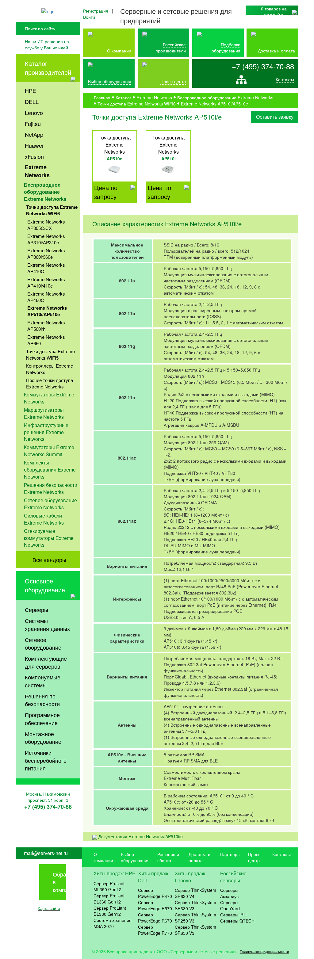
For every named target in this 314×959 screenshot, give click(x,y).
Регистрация (95, 11)
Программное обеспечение (42, 719)
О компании (119, 51)
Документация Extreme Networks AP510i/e (140, 836)
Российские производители (170, 47)
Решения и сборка (168, 857)
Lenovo (34, 113)
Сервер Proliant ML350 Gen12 (109, 886)
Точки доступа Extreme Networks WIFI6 (52, 210)
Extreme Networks (37, 171)
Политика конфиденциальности (264, 951)
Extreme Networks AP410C (46, 268)
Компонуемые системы (42, 681)
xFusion (34, 156)
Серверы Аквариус (229, 893)
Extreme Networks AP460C (46, 296)
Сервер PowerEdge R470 (155, 893)
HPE (30, 90)
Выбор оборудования (109, 81)
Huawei (34, 145)
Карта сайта (49, 908)
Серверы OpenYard (230, 905)
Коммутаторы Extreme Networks (49, 398)
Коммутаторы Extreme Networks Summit (49, 451)
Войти (89, 17)
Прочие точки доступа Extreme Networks (49, 383)
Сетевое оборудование (43, 643)
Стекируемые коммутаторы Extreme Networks (49, 537)
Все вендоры (49, 560)
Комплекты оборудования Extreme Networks (50, 469)
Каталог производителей (48, 68)
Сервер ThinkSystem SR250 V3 (195, 917)
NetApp (34, 134)
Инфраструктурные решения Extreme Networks (46, 432)
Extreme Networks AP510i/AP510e (47, 311)
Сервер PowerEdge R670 (155, 917)
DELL (32, 101)
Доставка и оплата (276, 51)
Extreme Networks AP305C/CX (46, 224)
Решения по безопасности (42, 700)
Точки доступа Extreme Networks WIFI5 (50, 354)
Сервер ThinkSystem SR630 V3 (195, 905)
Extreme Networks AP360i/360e (46, 253)
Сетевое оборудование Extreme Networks (50, 504)
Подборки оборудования (226, 47)
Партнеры (230, 854)
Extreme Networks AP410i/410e (46, 282)
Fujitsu (33, 124)
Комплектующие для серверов (46, 662)
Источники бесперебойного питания (46, 760)
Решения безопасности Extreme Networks (50, 488)
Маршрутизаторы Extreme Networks (44, 413)
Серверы (36, 609)
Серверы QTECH (237, 921)
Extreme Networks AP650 (46, 340)
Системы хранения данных (47, 624)
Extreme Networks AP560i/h (46, 325)
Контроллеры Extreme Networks (49, 368)
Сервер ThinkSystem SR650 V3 (195, 930)
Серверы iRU (233, 914)
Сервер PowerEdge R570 (155, 905)
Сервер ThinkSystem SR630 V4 (195, 893)
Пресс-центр (255, 857)
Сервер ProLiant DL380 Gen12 (110, 911)
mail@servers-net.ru (46, 853)
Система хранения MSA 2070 (113, 923)
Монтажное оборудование (43, 738)
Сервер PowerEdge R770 (155, 930)
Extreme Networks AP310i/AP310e (46, 239)
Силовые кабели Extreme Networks (44, 519)
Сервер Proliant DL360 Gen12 (109, 898)
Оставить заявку (274, 116)
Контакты (285, 79)
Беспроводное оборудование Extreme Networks (45, 191)
